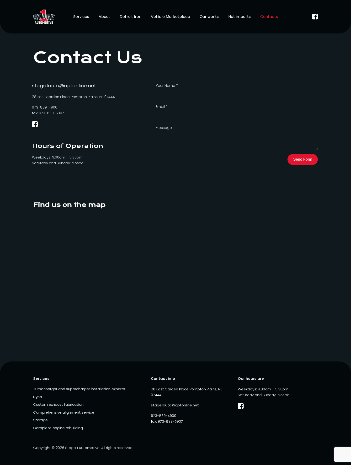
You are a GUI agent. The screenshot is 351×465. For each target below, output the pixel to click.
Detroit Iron (130, 16)
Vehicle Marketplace (170, 16)
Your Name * (167, 85)
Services (81, 16)
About (104, 16)
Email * (161, 106)
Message (164, 127)
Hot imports (239, 16)
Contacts (269, 16)
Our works (209, 16)
